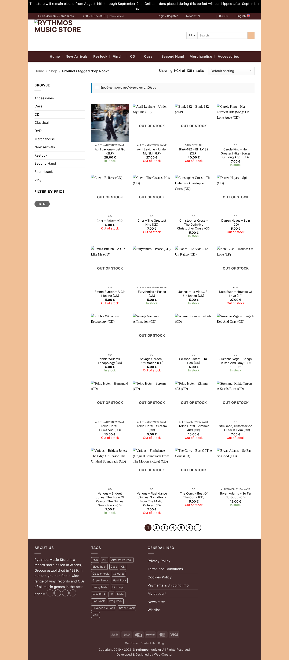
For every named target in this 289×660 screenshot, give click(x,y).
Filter (42, 203)
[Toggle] (82, 106)
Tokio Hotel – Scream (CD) (152, 428)
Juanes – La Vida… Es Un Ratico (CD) (193, 293)
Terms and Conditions (165, 569)
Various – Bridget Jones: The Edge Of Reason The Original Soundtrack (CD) (110, 499)
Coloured (119, 573)
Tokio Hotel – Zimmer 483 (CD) (194, 428)
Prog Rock (115, 601)
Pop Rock (98, 601)
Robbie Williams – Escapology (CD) (110, 361)
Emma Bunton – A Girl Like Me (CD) (110, 293)
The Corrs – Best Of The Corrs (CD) (194, 495)
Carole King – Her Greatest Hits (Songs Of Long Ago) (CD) (235, 153)
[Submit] (251, 35)
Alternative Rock (121, 559)
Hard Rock (119, 580)
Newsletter (156, 602)
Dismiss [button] (148, 9)
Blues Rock (99, 566)
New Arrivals (77, 56)
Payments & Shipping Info (168, 585)
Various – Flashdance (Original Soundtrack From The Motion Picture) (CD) (152, 499)
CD (132, 56)
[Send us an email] (212, 16)
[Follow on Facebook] (204, 16)
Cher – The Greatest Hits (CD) (152, 222)
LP (111, 594)
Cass (148, 56)
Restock (100, 56)
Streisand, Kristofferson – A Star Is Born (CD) (235, 428)
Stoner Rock (127, 608)
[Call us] (72, 592)
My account (157, 593)
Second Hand (172, 56)
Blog (161, 643)
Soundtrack (43, 172)
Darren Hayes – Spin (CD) (235, 222)
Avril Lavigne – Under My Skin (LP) (152, 151)
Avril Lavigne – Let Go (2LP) (110, 151)
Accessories (228, 56)
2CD (95, 559)
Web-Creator (163, 654)
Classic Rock (100, 573)
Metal (120, 594)
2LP (104, 559)
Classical (41, 122)
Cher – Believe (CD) (110, 220)
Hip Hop (117, 587)
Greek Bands (100, 580)
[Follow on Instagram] (208, 16)
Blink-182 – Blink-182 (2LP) (193, 151)
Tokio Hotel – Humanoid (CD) (110, 428)
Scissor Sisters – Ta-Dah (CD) (193, 361)
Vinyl (117, 56)
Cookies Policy (160, 577)
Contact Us (148, 643)
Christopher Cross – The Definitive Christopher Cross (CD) (194, 224)
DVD (38, 131)
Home (55, 56)
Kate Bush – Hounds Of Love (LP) (235, 293)
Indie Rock (99, 594)
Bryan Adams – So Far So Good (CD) (235, 495)
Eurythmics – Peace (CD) (152, 293)
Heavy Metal (100, 587)
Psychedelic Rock (103, 608)
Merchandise (201, 56)
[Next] (197, 527)
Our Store (131, 643)
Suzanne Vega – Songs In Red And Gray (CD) (235, 361)
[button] (167, 16)
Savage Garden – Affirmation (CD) (152, 361)
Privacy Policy (159, 561)
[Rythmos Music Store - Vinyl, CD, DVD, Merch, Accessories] (60, 35)
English (241, 16)
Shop (53, 71)
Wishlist (154, 610)
